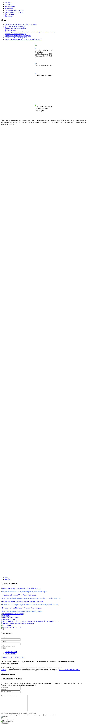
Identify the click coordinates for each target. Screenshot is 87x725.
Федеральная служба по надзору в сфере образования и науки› (24, 592)
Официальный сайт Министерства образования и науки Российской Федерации (31, 598)
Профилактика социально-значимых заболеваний (23, 39)
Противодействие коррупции (15, 34)
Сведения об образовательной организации (21, 24)
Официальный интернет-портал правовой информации (22, 611)
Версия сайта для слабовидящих (12, 657)
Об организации (11, 14)
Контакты (8, 16)
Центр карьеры (10, 30)
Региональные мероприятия (15, 26)
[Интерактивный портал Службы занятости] (17, 623)
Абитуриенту (10, 6)
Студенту (8, 4)
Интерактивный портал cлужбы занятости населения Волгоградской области (30, 605)
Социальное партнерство (14, 10)
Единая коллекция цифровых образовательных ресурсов (22, 601)
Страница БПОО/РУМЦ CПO (16, 38)
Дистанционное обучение (14, 12)
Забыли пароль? (11, 652)
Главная (8, 3)
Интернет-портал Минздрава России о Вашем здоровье (22, 608)
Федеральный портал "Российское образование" (19, 595)
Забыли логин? (10, 654)
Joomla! (3, 670)
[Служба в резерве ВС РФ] (11, 627)
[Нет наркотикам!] (8, 619)
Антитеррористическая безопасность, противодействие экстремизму (30, 32)
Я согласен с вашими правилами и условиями (19, 713)
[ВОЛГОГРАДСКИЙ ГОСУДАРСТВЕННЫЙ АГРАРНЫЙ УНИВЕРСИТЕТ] (29, 621)
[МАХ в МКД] (6, 625)
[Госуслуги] (5, 616)
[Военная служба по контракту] (12, 614)
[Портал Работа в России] (10, 617)
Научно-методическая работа (15, 28)
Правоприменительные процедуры (18, 36)
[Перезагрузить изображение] (7, 721)
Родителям (9, 8)
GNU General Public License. (69, 670)
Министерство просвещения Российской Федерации (21, 588)
